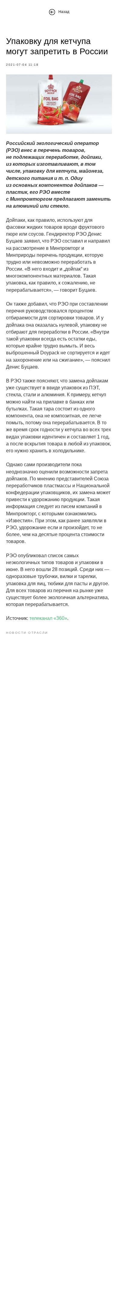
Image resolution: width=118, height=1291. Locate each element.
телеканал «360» (48, 618)
